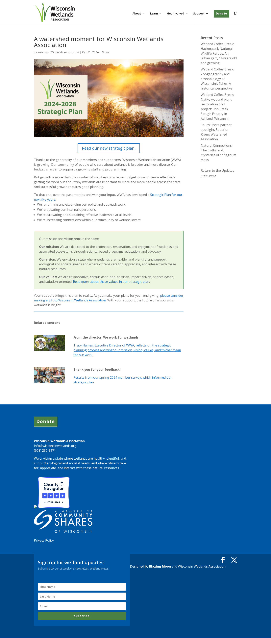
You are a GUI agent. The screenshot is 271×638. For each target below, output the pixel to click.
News (105, 52)
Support (199, 13)
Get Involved (175, 13)
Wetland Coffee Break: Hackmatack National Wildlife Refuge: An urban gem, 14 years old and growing (219, 53)
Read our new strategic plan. (109, 148)
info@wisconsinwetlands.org (55, 446)
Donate (221, 13)
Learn (154, 13)
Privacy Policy (44, 540)
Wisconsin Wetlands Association (58, 52)
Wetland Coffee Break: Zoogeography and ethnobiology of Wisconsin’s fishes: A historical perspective (217, 78)
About (137, 13)
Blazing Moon (160, 566)
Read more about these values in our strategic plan (111, 281)
